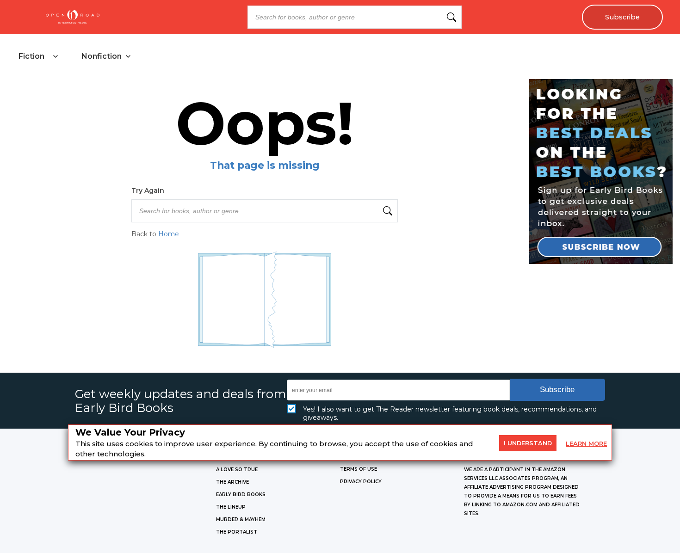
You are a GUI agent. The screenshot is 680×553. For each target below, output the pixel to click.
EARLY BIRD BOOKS (241, 495)
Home (168, 234)
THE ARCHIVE (232, 482)
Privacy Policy (361, 482)
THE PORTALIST (236, 532)
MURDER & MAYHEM (241, 519)
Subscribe (622, 17)
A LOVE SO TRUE (237, 470)
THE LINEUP (231, 507)
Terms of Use (358, 469)
